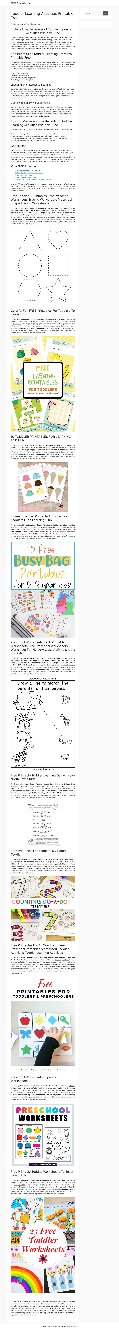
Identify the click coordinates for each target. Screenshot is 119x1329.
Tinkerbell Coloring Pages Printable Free (29, 173)
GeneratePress (71, 1326)
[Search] (105, 13)
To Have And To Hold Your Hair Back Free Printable (33, 179)
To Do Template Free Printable (26, 177)
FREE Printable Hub (21, 3)
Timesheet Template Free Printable (27, 171)
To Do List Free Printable (23, 175)
